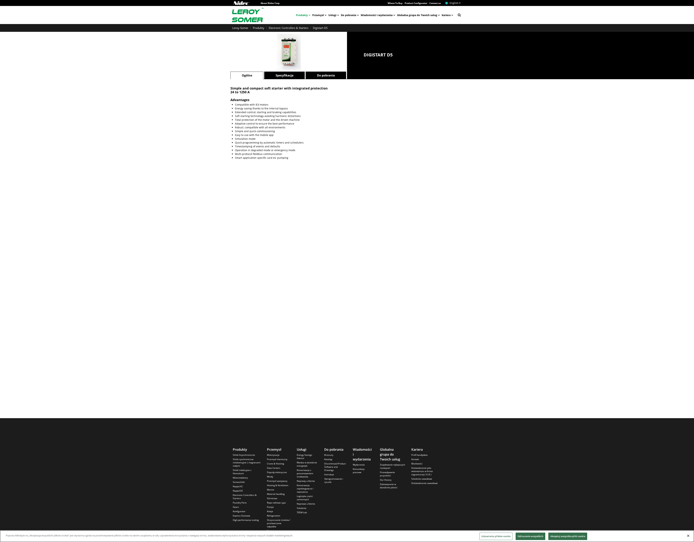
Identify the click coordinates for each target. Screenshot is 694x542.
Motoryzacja (273, 454)
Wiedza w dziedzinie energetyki (307, 464)
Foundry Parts (240, 502)
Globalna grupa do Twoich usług (417, 15)
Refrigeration (273, 515)
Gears (236, 507)
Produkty (302, 15)
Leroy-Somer (240, 28)
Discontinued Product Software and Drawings (335, 467)
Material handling (276, 494)
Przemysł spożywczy (277, 481)
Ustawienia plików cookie (496, 536)
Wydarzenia (359, 464)
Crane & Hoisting (275, 463)
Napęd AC (238, 486)
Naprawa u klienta (306, 503)
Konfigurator (239, 511)
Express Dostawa (241, 515)
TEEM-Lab (302, 512)
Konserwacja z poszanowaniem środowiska (305, 473)
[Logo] (241, 3)
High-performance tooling (246, 520)
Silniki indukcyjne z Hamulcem (242, 472)
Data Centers (273, 468)
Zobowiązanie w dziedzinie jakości (388, 486)
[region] (347, 536)
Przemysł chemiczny (277, 459)
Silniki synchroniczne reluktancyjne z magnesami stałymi (246, 462)
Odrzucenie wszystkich (530, 536)
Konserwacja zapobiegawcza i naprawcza (305, 488)
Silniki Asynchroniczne (244, 454)
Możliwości (416, 463)
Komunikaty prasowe (359, 471)
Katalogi (328, 459)
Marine (270, 489)
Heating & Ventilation (277, 485)
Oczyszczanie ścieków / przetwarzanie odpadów (278, 523)
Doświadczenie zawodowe (424, 483)
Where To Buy (395, 3)
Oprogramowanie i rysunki (333, 480)
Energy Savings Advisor (304, 456)
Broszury (328, 454)
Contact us (435, 3)
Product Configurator (416, 3)
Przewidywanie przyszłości (387, 474)
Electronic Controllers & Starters (288, 28)
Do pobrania (348, 15)
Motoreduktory (240, 477)
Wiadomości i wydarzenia (377, 15)
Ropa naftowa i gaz (276, 502)
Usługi (332, 15)
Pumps (270, 507)
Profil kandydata (419, 454)
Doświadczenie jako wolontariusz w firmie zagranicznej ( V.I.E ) (422, 471)
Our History (385, 479)
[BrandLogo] (248, 15)
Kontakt (415, 459)
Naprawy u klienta (306, 481)
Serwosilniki (239, 482)
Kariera (446, 15)
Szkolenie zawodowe (421, 478)
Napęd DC (238, 490)
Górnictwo (272, 498)
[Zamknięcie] (688, 536)
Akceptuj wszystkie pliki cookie (567, 536)
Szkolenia (301, 508)
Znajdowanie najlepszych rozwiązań (392, 466)
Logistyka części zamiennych (305, 498)
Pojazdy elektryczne (277, 472)
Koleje (270, 511)
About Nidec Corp (270, 3)
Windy (270, 476)
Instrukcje (329, 474)
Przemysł (318, 15)
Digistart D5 (320, 28)
